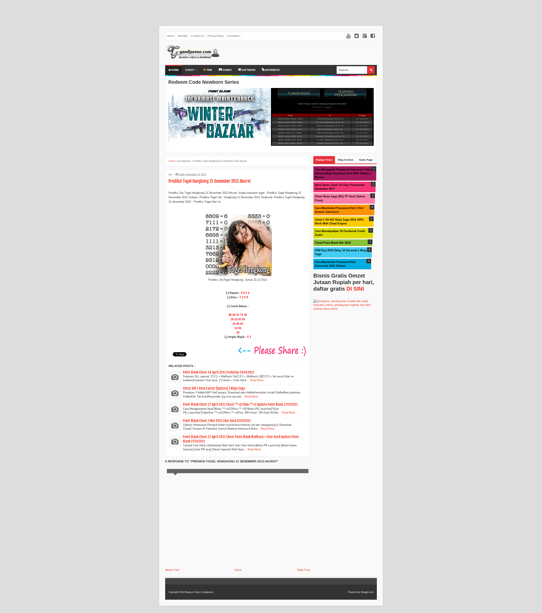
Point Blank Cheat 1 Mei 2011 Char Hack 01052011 (217, 421)
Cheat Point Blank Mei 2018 (333, 242)
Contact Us (197, 35)
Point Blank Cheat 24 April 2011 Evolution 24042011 (218, 372)
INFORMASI (272, 70)
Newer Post (172, 570)
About (170, 35)
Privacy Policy (215, 35)
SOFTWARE (248, 70)
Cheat (189, 70)
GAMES (227, 70)
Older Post (303, 570)
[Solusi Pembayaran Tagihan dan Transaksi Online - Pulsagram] (345, 308)
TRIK (209, 70)
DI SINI (355, 289)
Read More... (258, 380)
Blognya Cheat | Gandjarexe (199, 592)
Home (175, 70)
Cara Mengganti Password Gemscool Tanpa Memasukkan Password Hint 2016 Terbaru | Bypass (343, 173)
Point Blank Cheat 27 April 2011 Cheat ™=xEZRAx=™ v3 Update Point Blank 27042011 (240, 404)
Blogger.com (367, 592)
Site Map (182, 35)
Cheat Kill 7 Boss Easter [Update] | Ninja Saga (214, 388)
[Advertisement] (127, 11)
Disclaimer (233, 35)
